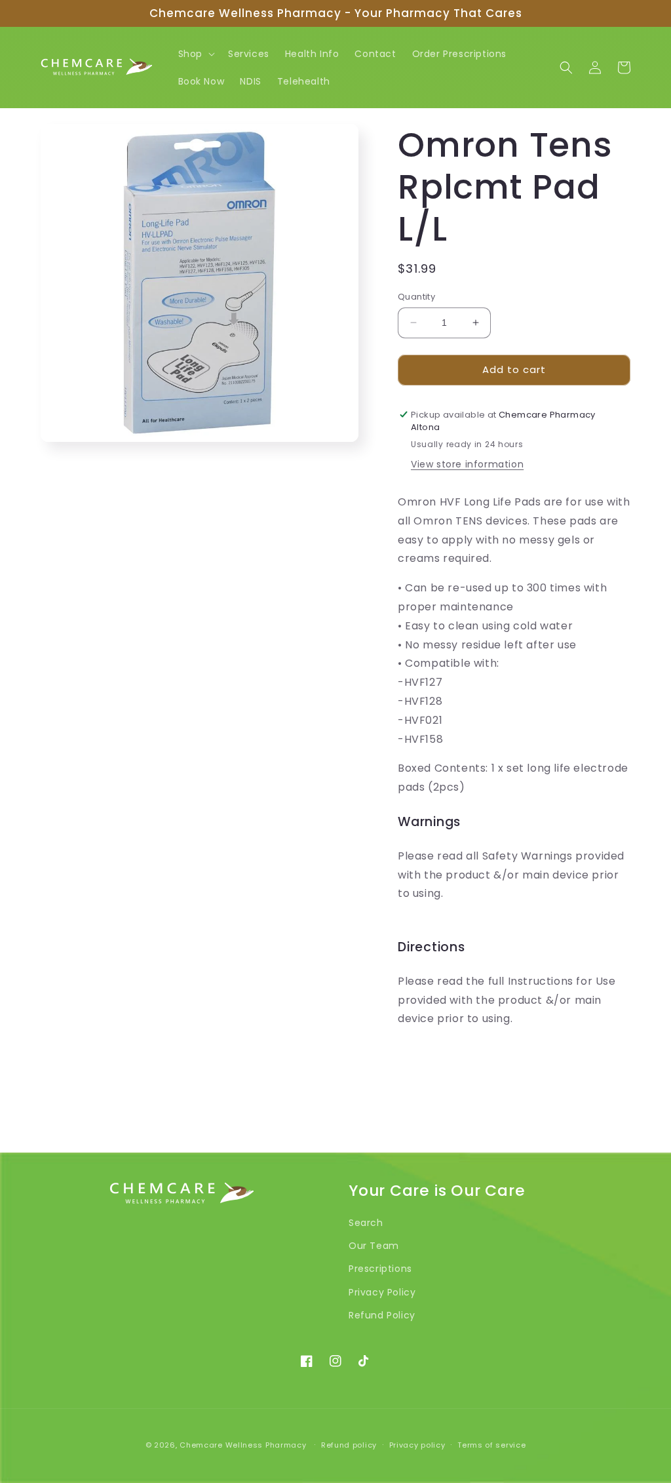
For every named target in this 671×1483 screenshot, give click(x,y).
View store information (467, 464)
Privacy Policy (382, 1292)
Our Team (374, 1245)
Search (366, 1222)
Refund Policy (382, 1315)
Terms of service (491, 1445)
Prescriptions (380, 1268)
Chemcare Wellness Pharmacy (243, 1445)
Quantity (416, 296)
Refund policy (349, 1445)
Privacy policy (417, 1445)
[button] (195, 54)
